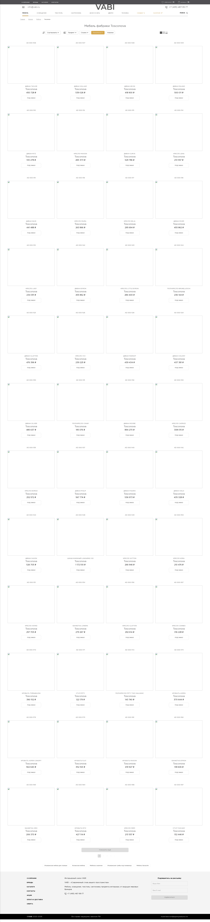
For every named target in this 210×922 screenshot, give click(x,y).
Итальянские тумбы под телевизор (120, 865)
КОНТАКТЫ (55, 2)
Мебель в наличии (96, 865)
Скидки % (141, 13)
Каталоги (45, 2)
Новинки (110, 32)
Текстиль (59, 13)
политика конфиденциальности (174, 916)
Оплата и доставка (35, 899)
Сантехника (76, 13)
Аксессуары (95, 13)
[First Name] (169, 884)
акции (29, 895)
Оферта (30, 904)
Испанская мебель (78, 865)
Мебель (25, 13)
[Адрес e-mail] (169, 891)
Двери (110, 13)
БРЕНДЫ (35, 2)
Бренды (30, 882)
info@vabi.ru (34, 7)
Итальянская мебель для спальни (56, 865)
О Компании (31, 878)
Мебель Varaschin (143, 865)
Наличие (157, 13)
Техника (125, 13)
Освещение (41, 13)
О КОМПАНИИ (26, 2)
